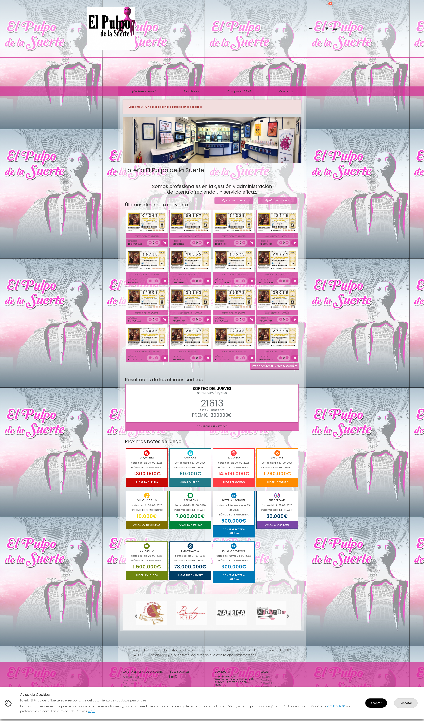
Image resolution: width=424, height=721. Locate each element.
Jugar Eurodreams (277, 524)
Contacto (127, 683)
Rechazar (406, 703)
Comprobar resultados (212, 426)
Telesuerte (265, 673)
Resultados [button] (192, 91)
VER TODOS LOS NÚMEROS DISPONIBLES (274, 366)
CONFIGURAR (336, 706)
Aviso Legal (266, 676)
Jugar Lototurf (277, 482)
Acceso (317, 28)
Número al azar (278, 200)
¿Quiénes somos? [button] (144, 91)
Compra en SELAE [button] (239, 91)
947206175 (223, 686)
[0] (328, 28)
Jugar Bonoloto (147, 575)
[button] (136, 144)
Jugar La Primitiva (190, 524)
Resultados (128, 680)
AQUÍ (91, 711)
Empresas (127, 686)
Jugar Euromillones (190, 575)
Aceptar (376, 703)
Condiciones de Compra (273, 686)
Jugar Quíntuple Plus (146, 524)
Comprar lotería (130, 676)
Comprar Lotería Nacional (234, 531)
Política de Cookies (270, 683)
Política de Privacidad (271, 680)
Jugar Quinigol (190, 482)
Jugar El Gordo (233, 482)
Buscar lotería (235, 200)
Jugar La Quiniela (146, 482)
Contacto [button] (285, 91)
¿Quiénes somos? (131, 673)
